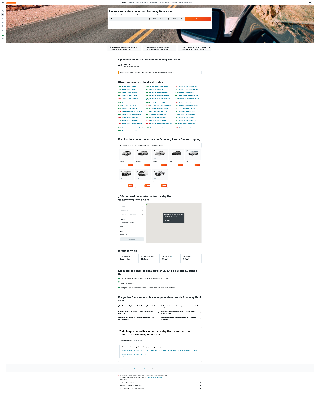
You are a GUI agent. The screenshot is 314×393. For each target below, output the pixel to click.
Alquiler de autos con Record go (185, 120)
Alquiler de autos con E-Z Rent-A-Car (186, 95)
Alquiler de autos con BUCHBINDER (186, 89)
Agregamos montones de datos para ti (130, 385)
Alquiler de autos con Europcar (128, 102)
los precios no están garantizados (155, 377)
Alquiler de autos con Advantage (157, 86)
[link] (132, 239)
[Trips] (3, 30)
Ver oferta (130, 165)
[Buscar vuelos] (3, 7)
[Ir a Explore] (3, 19)
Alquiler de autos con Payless (128, 120)
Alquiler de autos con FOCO (156, 102)
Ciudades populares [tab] (126, 340)
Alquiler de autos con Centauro (185, 92)
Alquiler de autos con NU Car (156, 114)
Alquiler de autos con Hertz (127, 108)
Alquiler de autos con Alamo (127, 89)
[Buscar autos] (3, 14)
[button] (3, 2)
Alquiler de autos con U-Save (184, 128)
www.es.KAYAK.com (122, 368)
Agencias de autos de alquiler (140, 368)
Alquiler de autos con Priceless (156, 120)
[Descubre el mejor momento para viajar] (3, 26)
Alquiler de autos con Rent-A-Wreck (130, 123)
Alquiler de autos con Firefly (184, 102)
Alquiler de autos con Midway (185, 111)
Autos (130, 368)
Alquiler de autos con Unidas (128, 131)
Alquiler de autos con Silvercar (185, 123)
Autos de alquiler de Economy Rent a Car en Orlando (133, 351)
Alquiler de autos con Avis (155, 89)
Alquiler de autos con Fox (127, 105)
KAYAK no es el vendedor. (127, 382)
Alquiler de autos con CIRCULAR (157, 92)
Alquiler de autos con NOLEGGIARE (129, 114)
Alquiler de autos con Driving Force (157, 95)
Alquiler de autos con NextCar (128, 117)
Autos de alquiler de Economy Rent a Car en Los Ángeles (134, 355)
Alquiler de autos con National (185, 114)
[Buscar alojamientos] (3, 11)
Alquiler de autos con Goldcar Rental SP (187, 105)
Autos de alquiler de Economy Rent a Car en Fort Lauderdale (185, 351)
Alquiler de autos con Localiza (185, 108)
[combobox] (116, 15)
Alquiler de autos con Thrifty (155, 128)
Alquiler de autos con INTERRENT (157, 108)
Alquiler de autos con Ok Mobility (157, 117)
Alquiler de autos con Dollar (127, 95)
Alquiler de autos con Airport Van (185, 86)
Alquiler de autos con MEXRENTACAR (130, 111)
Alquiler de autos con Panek (184, 117)
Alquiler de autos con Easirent (128, 98)
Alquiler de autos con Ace (127, 86)
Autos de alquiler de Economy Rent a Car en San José (159, 351)
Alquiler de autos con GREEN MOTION (158, 105)
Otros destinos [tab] (138, 340)
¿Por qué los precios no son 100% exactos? (132, 388)
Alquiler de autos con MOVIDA (156, 111)
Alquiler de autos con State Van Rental (130, 128)
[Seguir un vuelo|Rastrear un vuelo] (3, 22)
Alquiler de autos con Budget (128, 92)
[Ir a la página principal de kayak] (11, 3)
